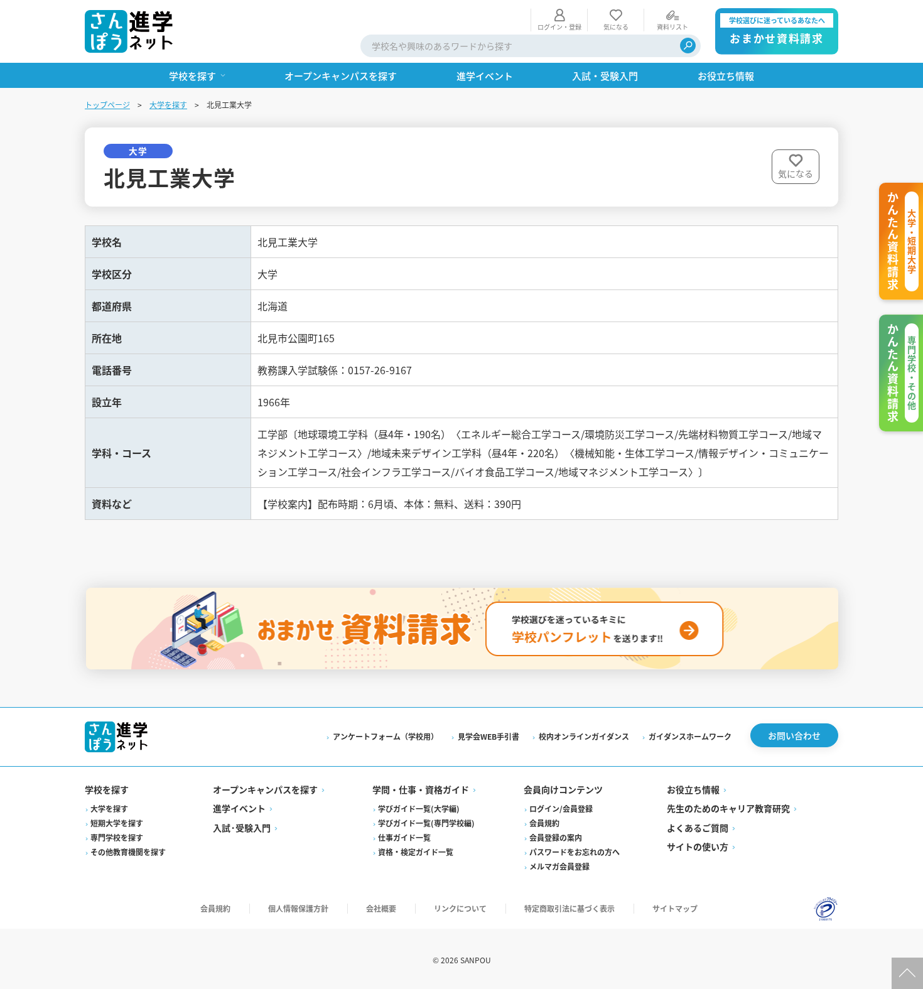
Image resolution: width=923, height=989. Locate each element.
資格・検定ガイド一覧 (415, 851)
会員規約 (544, 823)
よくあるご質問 (697, 827)
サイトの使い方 (697, 846)
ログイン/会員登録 (561, 808)
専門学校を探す (116, 837)
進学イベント (239, 808)
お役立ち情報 (693, 789)
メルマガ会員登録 (559, 866)
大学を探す (168, 104)
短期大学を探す (116, 823)
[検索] (688, 45)
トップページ (107, 104)
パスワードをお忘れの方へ (574, 851)
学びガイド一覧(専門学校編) (426, 823)
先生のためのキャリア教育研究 (728, 808)
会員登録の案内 (555, 837)
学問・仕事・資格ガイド (420, 789)
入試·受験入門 (242, 827)
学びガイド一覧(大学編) (419, 808)
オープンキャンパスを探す (265, 789)
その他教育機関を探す (128, 851)
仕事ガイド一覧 (404, 837)
